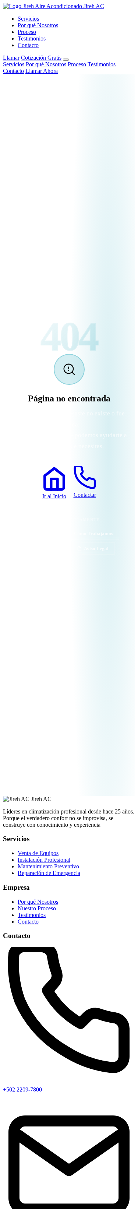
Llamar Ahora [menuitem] (41, 71)
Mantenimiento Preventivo (48, 866)
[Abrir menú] (66, 60)
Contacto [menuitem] (13, 71)
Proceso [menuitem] (77, 64)
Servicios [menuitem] (13, 64)
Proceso (27, 32)
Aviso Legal (96, 548)
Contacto (28, 45)
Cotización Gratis (41, 58)
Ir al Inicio (54, 496)
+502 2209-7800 (22, 1089)
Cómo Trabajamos (93, 533)
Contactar (85, 495)
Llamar (11, 58)
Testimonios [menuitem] (102, 64)
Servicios (28, 18)
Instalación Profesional (44, 860)
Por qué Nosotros (38, 25)
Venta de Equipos (38, 853)
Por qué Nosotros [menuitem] (46, 64)
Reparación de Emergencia (49, 873)
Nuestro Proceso (37, 908)
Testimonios (32, 38)
